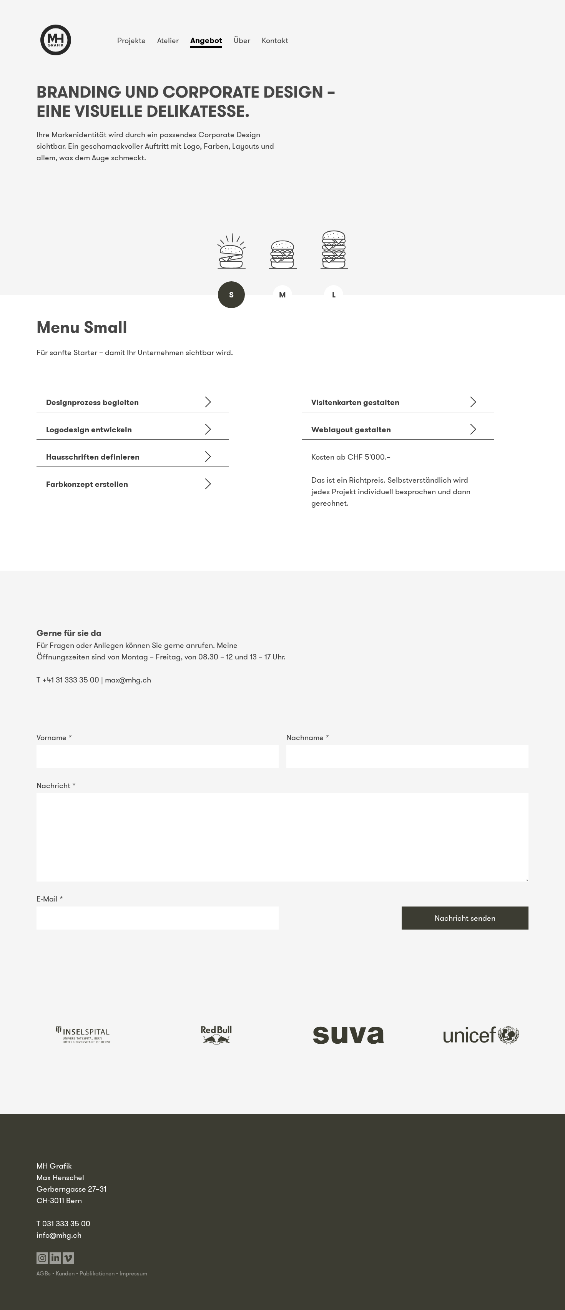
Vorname (54, 737)
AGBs (44, 1273)
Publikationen (97, 1273)
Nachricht (56, 785)
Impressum (133, 1273)
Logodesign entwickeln (89, 429)
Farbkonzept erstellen (87, 484)
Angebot (206, 40)
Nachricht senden (465, 918)
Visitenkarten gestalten (355, 402)
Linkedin (55, 1258)
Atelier (168, 40)
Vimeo (68, 1258)
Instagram (42, 1258)
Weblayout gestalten (351, 429)
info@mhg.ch (59, 1235)
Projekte (131, 40)
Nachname (307, 737)
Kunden (65, 1273)
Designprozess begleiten (92, 402)
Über (242, 40)
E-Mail (50, 898)
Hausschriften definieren (93, 457)
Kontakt (275, 40)
